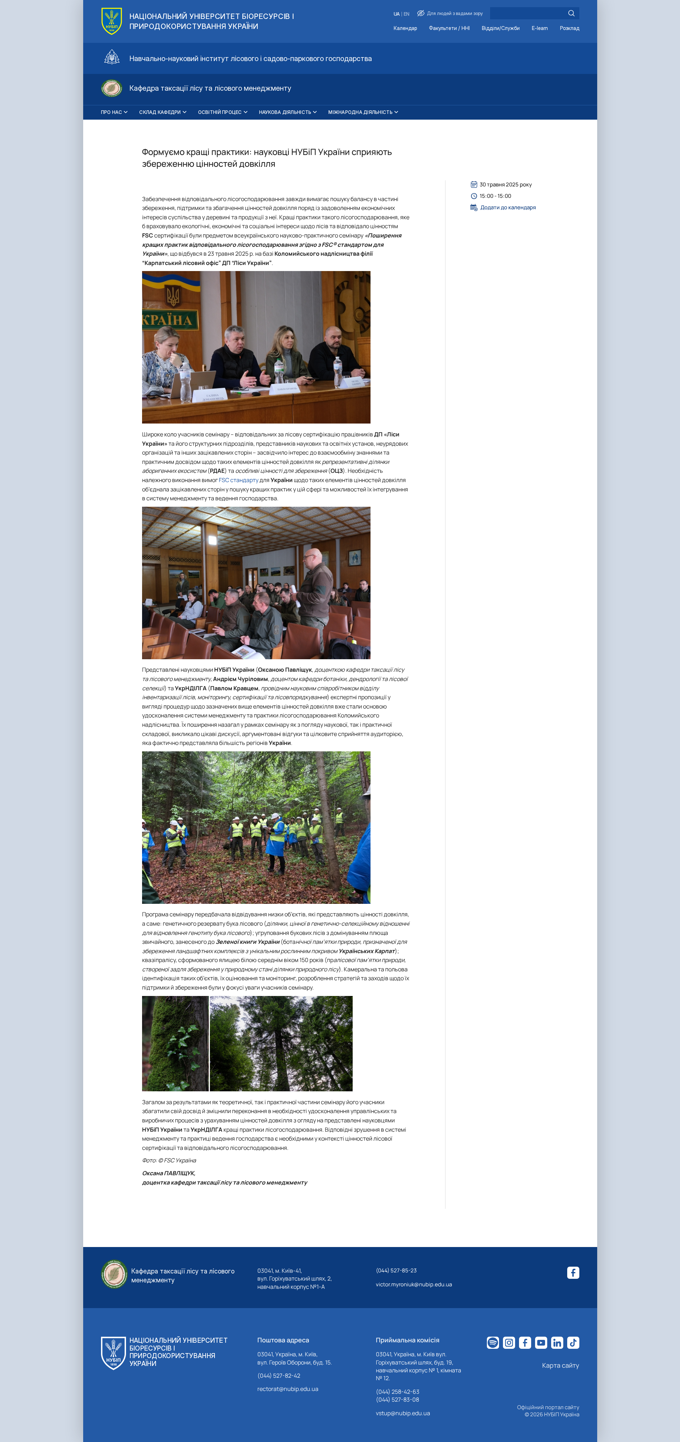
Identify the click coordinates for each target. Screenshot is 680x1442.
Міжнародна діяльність (360, 112)
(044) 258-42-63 (397, 1392)
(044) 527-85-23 (396, 1270)
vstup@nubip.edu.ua (403, 1413)
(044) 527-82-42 (278, 1376)
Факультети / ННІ (449, 28)
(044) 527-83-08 (397, 1399)
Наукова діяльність (285, 112)
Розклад (569, 28)
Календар (405, 28)
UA (397, 14)
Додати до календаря (508, 207)
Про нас (111, 112)
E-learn (540, 28)
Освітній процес (220, 112)
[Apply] (571, 13)
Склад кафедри (160, 112)
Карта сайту (560, 1365)
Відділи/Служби (501, 28)
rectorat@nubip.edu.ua (287, 1389)
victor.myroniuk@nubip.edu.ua (414, 1284)
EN (406, 14)
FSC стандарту (238, 480)
